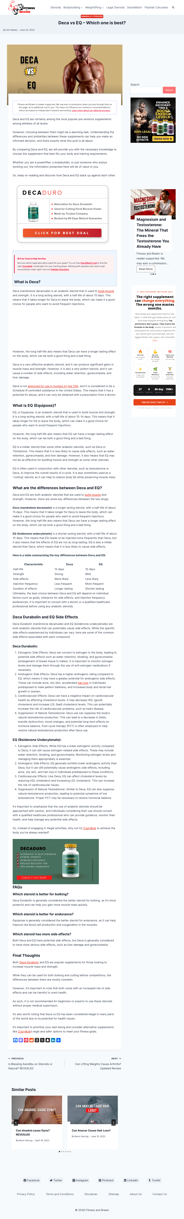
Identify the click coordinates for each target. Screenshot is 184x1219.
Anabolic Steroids (92, 16)
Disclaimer (91, 1194)
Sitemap (114, 1194)
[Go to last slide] (16, 1122)
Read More (147, 269)
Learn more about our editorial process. (91, 110)
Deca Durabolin (29, 962)
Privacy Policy (26, 1194)
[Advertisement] (65, 329)
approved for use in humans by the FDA (53, 386)
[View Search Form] (173, 7)
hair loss (83, 682)
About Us (136, 1194)
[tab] (59, 1151)
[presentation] (37, 1110)
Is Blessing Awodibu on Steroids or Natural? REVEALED (30, 1063)
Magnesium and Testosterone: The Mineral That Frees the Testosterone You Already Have (153, 233)
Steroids (56, 7)
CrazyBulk (27, 266)
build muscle (106, 291)
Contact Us (160, 1194)
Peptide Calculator (156, 7)
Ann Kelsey (11, 30)
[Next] (113, 1122)
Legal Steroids (115, 7)
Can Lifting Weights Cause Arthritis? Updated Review (98, 1063)
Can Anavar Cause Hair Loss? (91, 1130)
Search (135, 84)
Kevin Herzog (25, 1140)
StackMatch (134, 7)
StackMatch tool (89, 263)
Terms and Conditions (60, 1194)
